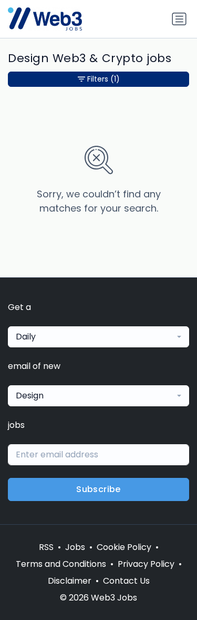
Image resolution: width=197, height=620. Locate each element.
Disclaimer (69, 581)
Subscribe (98, 489)
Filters (103, 79)
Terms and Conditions (61, 564)
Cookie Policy (124, 547)
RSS (46, 547)
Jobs (75, 547)
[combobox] (98, 336)
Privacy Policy (146, 564)
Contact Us (126, 581)
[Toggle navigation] (179, 19)
